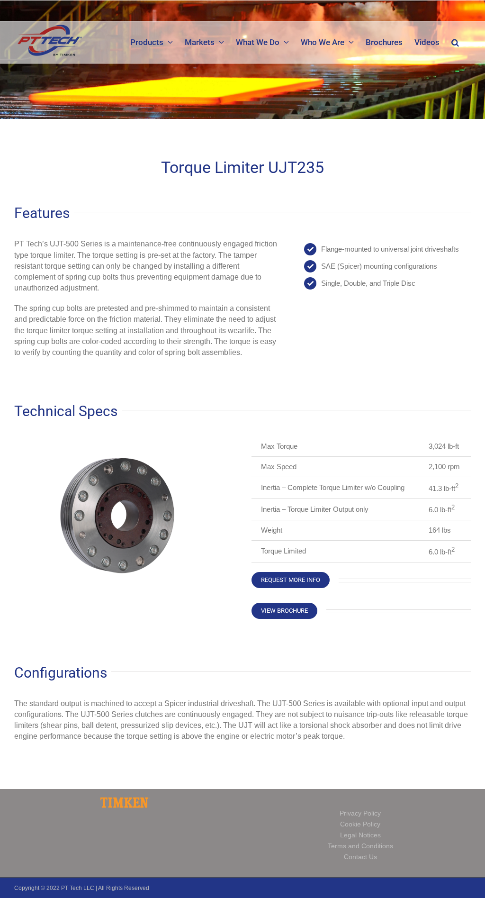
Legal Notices (360, 835)
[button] (455, 42)
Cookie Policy (360, 824)
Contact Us (360, 857)
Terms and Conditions (360, 846)
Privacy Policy (360, 813)
